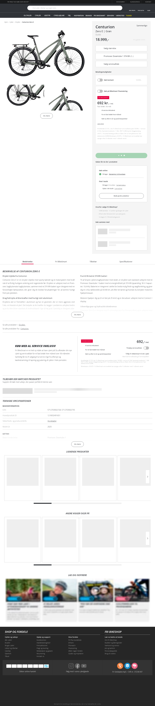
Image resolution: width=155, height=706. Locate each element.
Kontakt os (40, 656)
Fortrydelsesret (42, 645)
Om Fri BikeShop (111, 640)
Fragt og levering (42, 648)
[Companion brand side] (25, 691)
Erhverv (110, 15)
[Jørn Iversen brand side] (129, 691)
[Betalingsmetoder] (25, 666)
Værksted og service (112, 645)
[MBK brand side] (46, 683)
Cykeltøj (7, 651)
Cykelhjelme (59, 15)
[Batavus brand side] (25, 683)
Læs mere (100, 124)
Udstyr (47, 15)
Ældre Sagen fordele (75, 651)
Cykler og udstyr (11, 637)
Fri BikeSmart (99, 15)
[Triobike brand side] (88, 691)
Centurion (105, 26)
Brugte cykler (9, 645)
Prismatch (71, 645)
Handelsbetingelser (43, 643)
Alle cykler (8, 640)
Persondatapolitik (111, 651)
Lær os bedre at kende (113, 637)
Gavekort (8, 653)
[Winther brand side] (67, 683)
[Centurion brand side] (129, 683)
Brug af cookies (110, 653)
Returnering (41, 653)
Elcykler (27, 15)
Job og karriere (110, 648)
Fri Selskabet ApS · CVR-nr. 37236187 (127, 672)
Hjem (6, 22)
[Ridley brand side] (46, 691)
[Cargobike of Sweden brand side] (67, 691)
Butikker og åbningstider (113, 643)
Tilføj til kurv (121, 155)
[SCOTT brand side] (88, 683)
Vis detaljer (52, 421)
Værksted (120, 15)
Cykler (38, 15)
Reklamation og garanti (45, 651)
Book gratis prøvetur (121, 196)
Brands (89, 15)
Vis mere (77, 315)
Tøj (69, 15)
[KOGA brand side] (108, 683)
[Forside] (12, 8)
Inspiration (79, 15)
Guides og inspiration (75, 653)
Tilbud (129, 15)
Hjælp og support (43, 637)
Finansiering (72, 648)
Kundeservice (41, 640)
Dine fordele (73, 637)
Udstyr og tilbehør (11, 648)
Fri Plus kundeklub (74, 640)
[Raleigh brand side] (108, 691)
